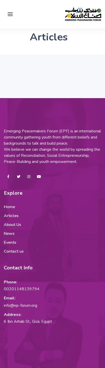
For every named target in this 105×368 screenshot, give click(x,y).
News (9, 233)
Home (9, 207)
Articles (11, 216)
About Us (12, 224)
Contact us (14, 251)
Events (10, 242)
